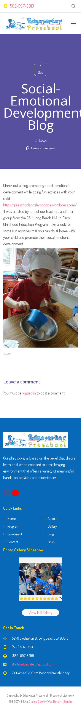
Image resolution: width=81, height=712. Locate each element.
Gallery (52, 526)
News (42, 141)
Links (51, 542)
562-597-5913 (22, 6)
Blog (51, 534)
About (52, 518)
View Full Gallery (40, 612)
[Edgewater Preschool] (34, 23)
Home (12, 518)
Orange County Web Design (45, 701)
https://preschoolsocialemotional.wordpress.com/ (40, 205)
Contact (13, 542)
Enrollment (15, 534)
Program (13, 526)
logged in (29, 393)
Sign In (67, 701)
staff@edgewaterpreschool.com (33, 664)
